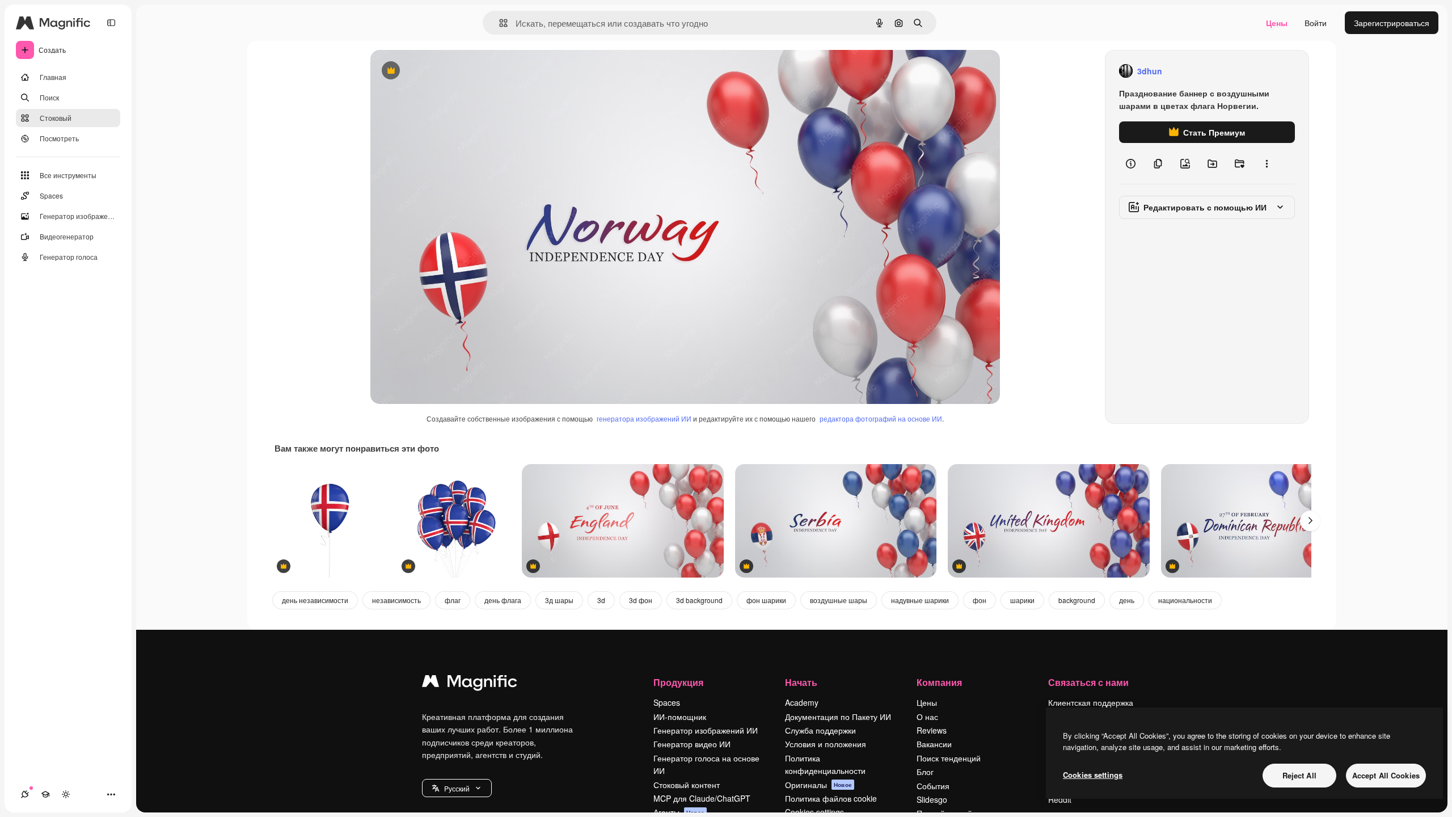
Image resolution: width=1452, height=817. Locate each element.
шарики (1022, 600)
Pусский (457, 788)
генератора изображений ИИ (644, 418)
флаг (453, 600)
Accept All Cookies (1386, 775)
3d (601, 600)
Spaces (666, 702)
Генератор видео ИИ (692, 743)
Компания (939, 682)
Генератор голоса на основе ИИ (706, 764)
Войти (1316, 22)
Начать (801, 682)
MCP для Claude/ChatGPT (701, 798)
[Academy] (45, 794)
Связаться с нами (1088, 682)
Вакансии (934, 743)
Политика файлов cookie (831, 798)
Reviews (932, 730)
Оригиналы (818, 784)
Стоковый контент (686, 784)
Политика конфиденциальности (825, 764)
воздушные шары (838, 600)
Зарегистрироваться (1391, 22)
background (1076, 600)
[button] (457, 788)
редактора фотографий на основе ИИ (881, 418)
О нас (927, 716)
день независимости (315, 600)
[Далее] (1310, 521)
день (1126, 600)
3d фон (640, 600)
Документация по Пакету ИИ (838, 716)
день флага (502, 600)
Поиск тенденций (949, 758)
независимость (396, 600)
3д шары (559, 600)
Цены (1277, 22)
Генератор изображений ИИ (705, 730)
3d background (699, 600)
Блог (925, 771)
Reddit (1059, 799)
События (933, 785)
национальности (1185, 600)
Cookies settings (1092, 774)
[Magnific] (469, 683)
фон (979, 600)
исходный (446, 71)
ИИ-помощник (679, 716)
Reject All (1299, 775)
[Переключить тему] (66, 794)
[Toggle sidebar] (111, 23)
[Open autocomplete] (498, 23)
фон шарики (766, 600)
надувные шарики (920, 600)
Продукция (678, 682)
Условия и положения (825, 743)
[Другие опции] (1266, 163)
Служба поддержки (820, 730)
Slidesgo (932, 799)
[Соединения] (25, 794)
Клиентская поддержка (1090, 702)
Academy (801, 702)
